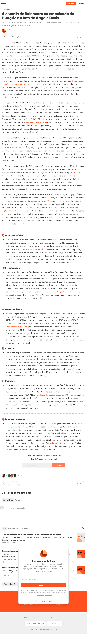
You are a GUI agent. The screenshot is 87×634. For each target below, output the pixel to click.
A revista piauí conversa (58, 443)
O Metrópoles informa (36, 122)
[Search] (83, 528)
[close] (65, 551)
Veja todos (8, 584)
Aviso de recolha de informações (55, 592)
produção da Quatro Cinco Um (51, 395)
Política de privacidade (44, 595)
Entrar (81, 3)
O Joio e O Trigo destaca (58, 291)
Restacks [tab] (18, 500)
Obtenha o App (55, 623)
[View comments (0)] (13, 37)
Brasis (9, 29)
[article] (43, 540)
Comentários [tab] (8, 500)
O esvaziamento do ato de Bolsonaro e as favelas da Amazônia (31, 535)
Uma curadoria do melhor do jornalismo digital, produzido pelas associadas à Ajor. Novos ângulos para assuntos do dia (37, 539)
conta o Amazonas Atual (31, 249)
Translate (7, 9)
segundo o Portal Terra (41, 201)
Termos (47, 618)
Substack (33, 629)
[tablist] (12, 500)
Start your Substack (36, 623)
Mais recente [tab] (13, 528)
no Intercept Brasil (16, 147)
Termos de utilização (57, 590)
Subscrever (71, 4)
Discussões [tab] (24, 528)
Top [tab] (4, 528)
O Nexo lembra (39, 55)
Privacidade (38, 618)
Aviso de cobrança (58, 618)
